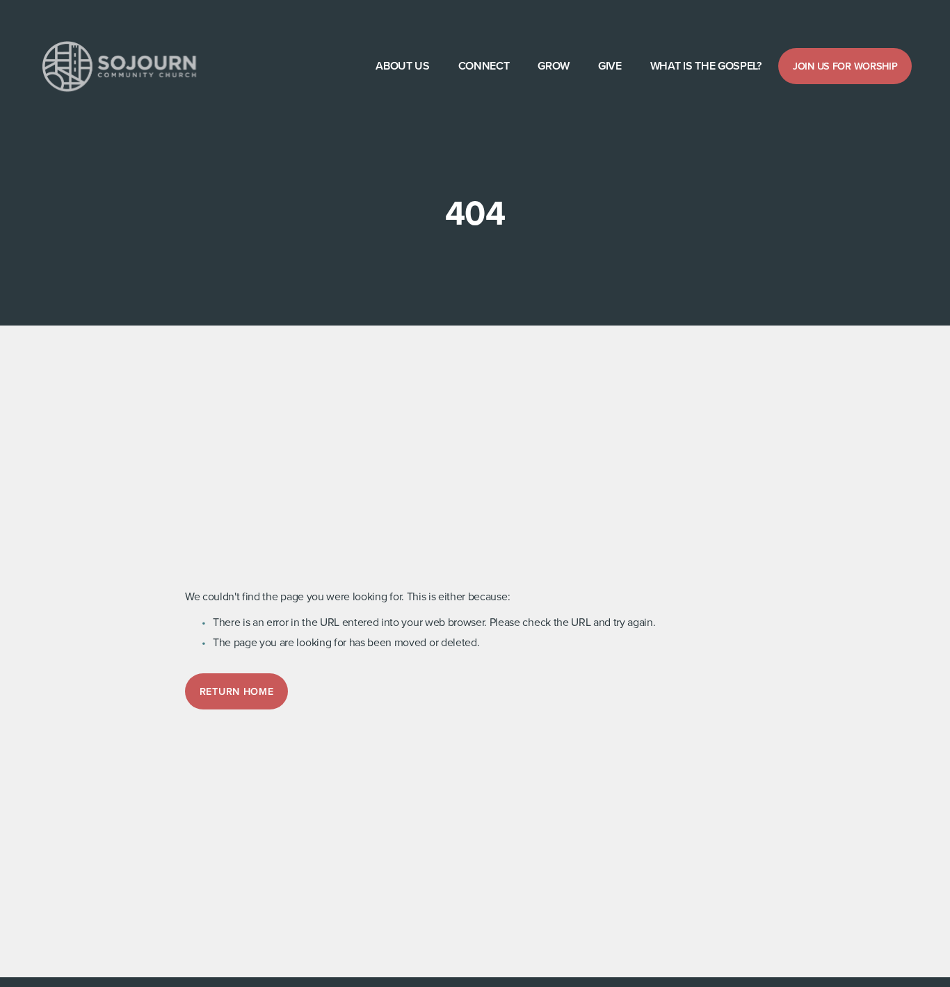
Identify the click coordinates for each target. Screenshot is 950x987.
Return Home (237, 691)
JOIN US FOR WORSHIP (845, 66)
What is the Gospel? (706, 66)
